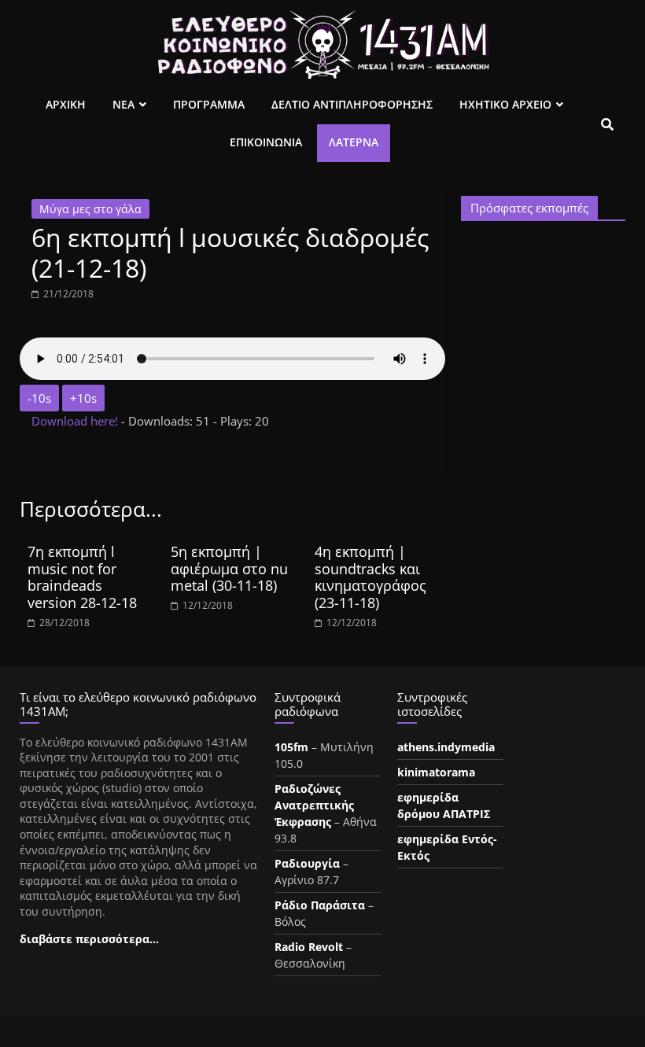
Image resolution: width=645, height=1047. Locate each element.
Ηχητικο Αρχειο (505, 104)
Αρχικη (66, 104)
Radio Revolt (309, 946)
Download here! (76, 421)
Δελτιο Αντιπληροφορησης (352, 104)
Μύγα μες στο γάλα (90, 208)
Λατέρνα (353, 142)
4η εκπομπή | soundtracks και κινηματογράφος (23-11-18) (370, 577)
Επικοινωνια (266, 142)
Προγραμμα (209, 104)
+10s (83, 398)
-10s (39, 398)
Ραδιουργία (307, 863)
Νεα (123, 104)
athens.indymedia (446, 746)
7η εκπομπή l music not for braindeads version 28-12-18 (82, 577)
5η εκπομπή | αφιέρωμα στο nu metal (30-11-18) (229, 568)
